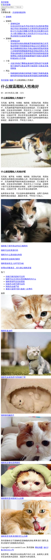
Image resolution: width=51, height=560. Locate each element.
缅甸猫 (19, 51)
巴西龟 (36, 63)
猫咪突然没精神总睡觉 (10, 259)
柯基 (43, 26)
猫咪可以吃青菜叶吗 (9, 250)
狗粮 (12, 73)
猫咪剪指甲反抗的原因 (15, 281)
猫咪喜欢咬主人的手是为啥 (12, 263)
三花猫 (13, 51)
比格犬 (21, 31)
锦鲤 (31, 63)
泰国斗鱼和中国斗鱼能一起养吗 (19, 289)
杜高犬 (32, 34)
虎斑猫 (45, 48)
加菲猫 (30, 46)
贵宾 (20, 26)
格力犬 (26, 34)
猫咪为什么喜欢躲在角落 (11, 255)
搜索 (3, 10)
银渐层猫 (39, 48)
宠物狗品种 (15, 24)
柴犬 (18, 29)
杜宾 (37, 31)
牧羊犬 (34, 26)
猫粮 (16, 73)
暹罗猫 (30, 43)
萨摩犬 (32, 31)
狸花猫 (23, 48)
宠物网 (8, 17)
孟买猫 (34, 51)
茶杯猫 (42, 53)
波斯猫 (15, 46)
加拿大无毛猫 (20, 58)
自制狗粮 (27, 73)
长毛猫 (28, 48)
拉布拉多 (14, 26)
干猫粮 (34, 73)
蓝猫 (46, 53)
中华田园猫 (23, 46)
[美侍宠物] (5, 5)
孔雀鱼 (15, 66)
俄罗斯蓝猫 (34, 53)
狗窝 (14, 76)
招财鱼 (13, 68)
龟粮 (44, 73)
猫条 (26, 76)
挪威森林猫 (26, 51)
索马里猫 (42, 56)
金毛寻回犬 (26, 26)
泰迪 (22, 29)
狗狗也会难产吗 (12, 286)
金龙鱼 (45, 66)
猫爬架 (45, 76)
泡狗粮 (21, 73)
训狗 (24, 12)
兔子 (20, 63)
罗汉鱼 (21, 66)
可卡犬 (38, 34)
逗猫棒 (40, 76)
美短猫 (19, 43)
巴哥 (14, 29)
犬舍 (14, 12)
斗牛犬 (15, 31)
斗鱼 (31, 66)
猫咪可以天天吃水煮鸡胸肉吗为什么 (21, 279)
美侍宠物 (5, 2)
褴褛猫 (30, 56)
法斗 (43, 34)
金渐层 (40, 51)
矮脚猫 (13, 56)
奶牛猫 (36, 56)
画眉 (35, 66)
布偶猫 (25, 43)
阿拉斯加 (39, 29)
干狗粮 (40, 73)
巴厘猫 (42, 46)
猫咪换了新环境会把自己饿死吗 (14, 246)
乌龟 (16, 63)
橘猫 (18, 48)
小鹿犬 (15, 34)
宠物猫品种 (15, 41)
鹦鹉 (24, 63)
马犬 (29, 29)
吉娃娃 (23, 36)
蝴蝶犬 (26, 31)
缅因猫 (36, 43)
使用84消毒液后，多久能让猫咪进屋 (16, 268)
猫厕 (35, 76)
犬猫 (14, 48)
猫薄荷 (30, 76)
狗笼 (18, 76)
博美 (33, 29)
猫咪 (11, 80)
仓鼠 (12, 63)
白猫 (33, 48)
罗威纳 (28, 36)
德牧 (26, 29)
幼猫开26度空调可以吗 (15, 284)
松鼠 (44, 63)
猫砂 (22, 76)
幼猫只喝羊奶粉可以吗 (15, 277)
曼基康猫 (24, 56)
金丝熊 (26, 66)
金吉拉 (36, 46)
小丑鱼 (40, 66)
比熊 (39, 26)
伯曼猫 (17, 53)
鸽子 (41, 63)
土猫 (18, 56)
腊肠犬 (21, 34)
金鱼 (27, 63)
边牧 (14, 36)
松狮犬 (42, 31)
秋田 (44, 29)
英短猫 (13, 43)
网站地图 (39, 547)
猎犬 (18, 36)
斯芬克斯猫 (24, 53)
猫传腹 (19, 12)
